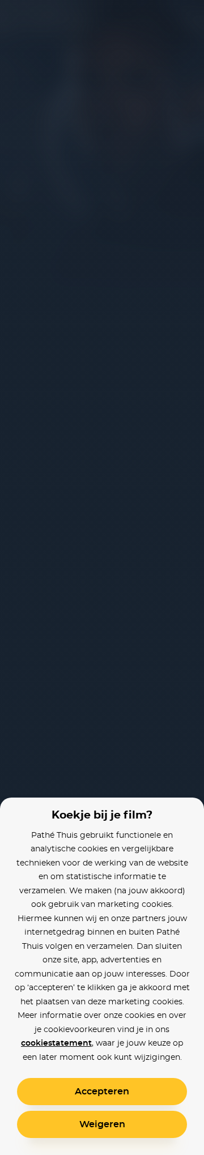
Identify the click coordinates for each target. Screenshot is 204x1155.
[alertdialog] (102, 577)
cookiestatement (56, 1043)
